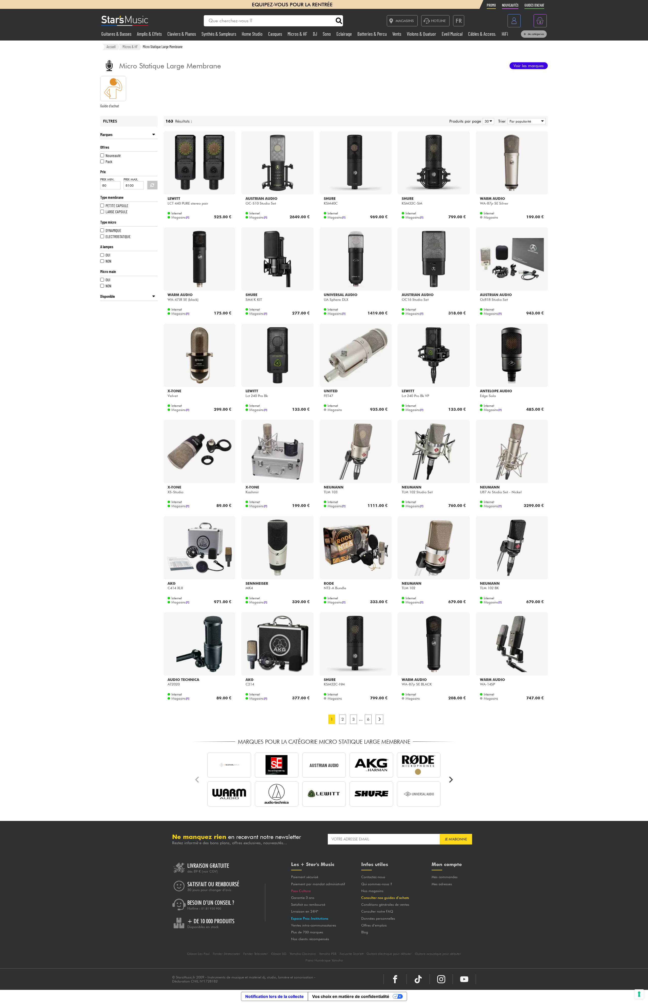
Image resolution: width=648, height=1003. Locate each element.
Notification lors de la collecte (274, 996)
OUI (108, 254)
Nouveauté (113, 155)
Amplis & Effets (150, 34)
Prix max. (131, 179)
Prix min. (107, 179)
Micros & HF (298, 34)
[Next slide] (451, 780)
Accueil (111, 46)
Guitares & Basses (116, 34)
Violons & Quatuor (422, 34)
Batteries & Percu (372, 34)
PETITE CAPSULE (117, 205)
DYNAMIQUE (113, 230)
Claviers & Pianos (182, 34)
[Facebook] (395, 979)
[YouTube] (464, 979)
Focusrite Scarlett (351, 954)
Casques (275, 34)
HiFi (505, 34)
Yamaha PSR (327, 954)
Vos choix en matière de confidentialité (350, 996)
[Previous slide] (197, 780)
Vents (397, 34)
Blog (364, 932)
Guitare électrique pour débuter (389, 954)
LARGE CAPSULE (117, 211)
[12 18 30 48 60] (487, 121)
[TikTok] (418, 979)
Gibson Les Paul (198, 954)
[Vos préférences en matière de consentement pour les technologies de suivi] (639, 994)
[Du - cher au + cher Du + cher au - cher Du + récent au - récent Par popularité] (526, 121)
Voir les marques (529, 65)
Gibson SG (278, 954)
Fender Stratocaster (226, 954)
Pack (109, 161)
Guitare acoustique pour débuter (438, 954)
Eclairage (344, 34)
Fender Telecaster (255, 954)
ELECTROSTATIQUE (118, 236)
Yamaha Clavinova (303, 954)
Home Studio (253, 34)
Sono (327, 34)
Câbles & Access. (482, 34)
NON (108, 261)
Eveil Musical (452, 34)
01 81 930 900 (211, 908)
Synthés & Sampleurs (219, 34)
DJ (315, 34)
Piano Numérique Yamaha (324, 960)
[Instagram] (441, 979)
